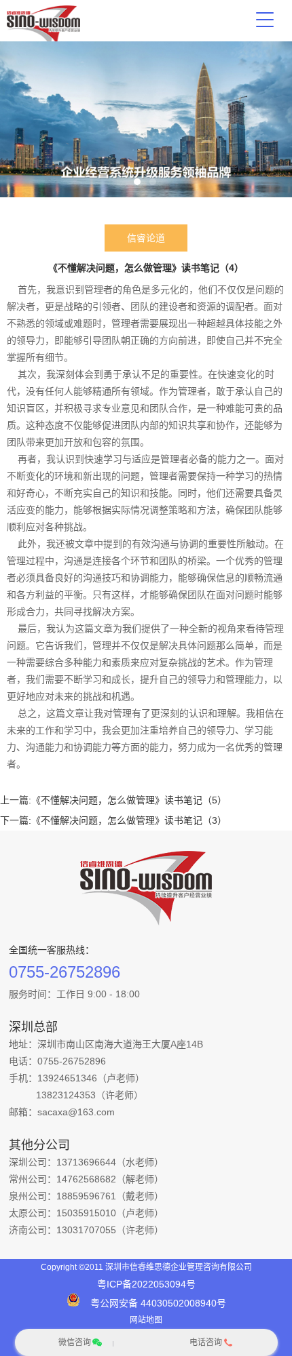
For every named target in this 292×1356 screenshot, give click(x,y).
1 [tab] (137, 181)
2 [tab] (152, 181)
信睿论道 (146, 238)
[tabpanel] (146, 119)
